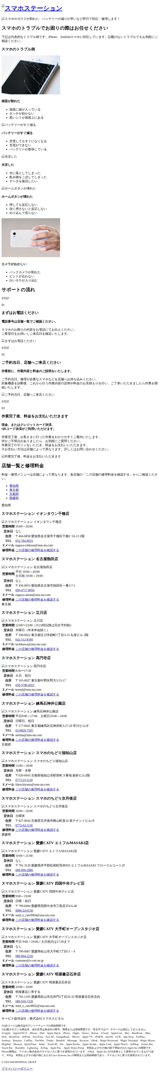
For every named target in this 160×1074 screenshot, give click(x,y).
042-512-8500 (24, 639)
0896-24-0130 (24, 910)
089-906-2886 (24, 870)
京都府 (14, 494)
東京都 (14, 489)
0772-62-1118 (24, 825)
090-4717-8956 (25, 590)
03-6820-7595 (24, 730)
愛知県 (14, 485)
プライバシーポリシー (17, 1068)
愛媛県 (14, 498)
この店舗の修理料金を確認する (37, 550)
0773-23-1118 (24, 780)
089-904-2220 (24, 956)
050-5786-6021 (25, 685)
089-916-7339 (24, 1001)
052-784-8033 (24, 540)
